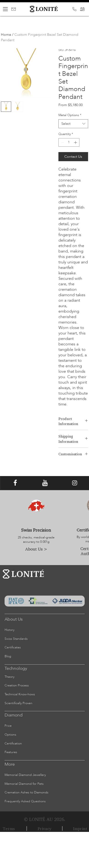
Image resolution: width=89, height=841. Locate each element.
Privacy (44, 828)
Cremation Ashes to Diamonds (26, 792)
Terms (9, 828)
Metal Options (69, 115)
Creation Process (17, 685)
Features (11, 752)
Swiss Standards (16, 639)
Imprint (80, 828)
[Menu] (5, 9)
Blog (8, 656)
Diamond (14, 715)
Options (10, 734)
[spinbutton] (69, 142)
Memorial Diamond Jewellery (25, 775)
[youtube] (45, 483)
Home (6, 34)
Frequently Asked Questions (25, 801)
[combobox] (73, 123)
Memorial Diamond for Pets (24, 784)
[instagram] (74, 483)
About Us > (36, 548)
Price (8, 726)
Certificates (13, 647)
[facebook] (15, 483)
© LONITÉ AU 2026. (44, 819)
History (9, 630)
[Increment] (76, 142)
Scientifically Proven (18, 703)
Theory (9, 677)
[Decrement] (62, 142)
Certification (13, 743)
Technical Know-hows (20, 694)
